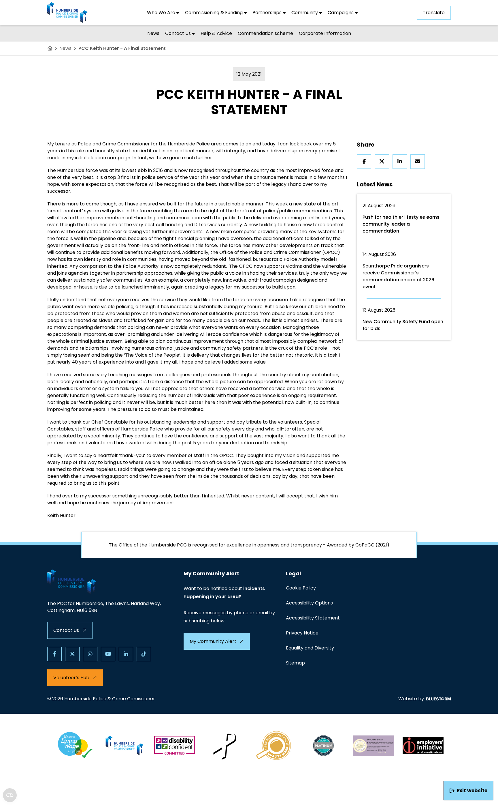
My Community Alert (213, 641)
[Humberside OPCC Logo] (125, 745)
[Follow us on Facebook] (54, 654)
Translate (434, 12)
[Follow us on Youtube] (108, 654)
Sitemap (295, 663)
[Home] (49, 48)
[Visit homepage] (67, 12)
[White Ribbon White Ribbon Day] (224, 745)
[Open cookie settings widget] (10, 795)
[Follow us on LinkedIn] (126, 654)
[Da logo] (423, 745)
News (65, 48)
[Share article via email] (417, 161)
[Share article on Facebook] (364, 161)
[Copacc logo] (274, 745)
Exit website (472, 790)
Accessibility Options (309, 603)
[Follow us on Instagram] (90, 654)
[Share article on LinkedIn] (400, 161)
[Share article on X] (382, 161)
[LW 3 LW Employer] (75, 745)
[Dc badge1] (174, 745)
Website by (411, 698)
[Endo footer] (373, 745)
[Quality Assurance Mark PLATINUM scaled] (323, 745)
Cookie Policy (301, 588)
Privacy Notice (302, 633)
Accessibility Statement (313, 618)
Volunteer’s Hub (71, 677)
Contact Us (66, 630)
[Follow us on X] (72, 654)
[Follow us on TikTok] (144, 654)
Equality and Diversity (310, 648)
